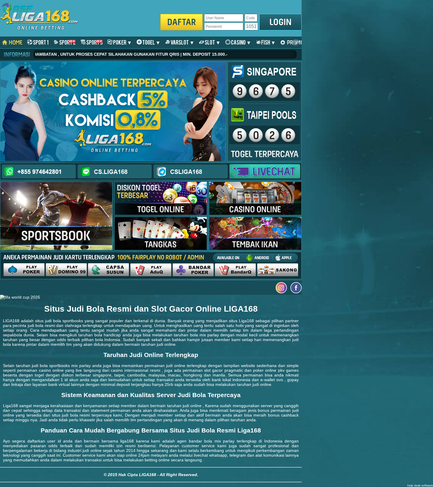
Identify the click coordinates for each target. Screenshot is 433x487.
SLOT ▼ (212, 42)
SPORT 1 (40, 42)
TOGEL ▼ (151, 42)
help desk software (420, 485)
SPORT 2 (67, 42)
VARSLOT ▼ (182, 42)
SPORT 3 (94, 42)
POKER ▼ (122, 42)
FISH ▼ (268, 42)
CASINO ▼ (240, 42)
